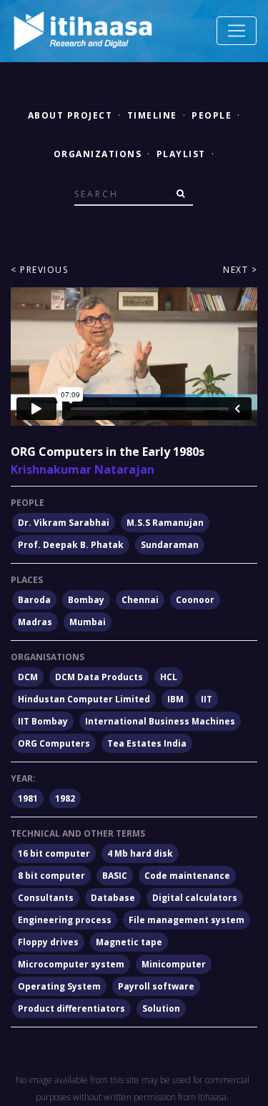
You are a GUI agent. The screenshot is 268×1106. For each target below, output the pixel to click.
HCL (168, 677)
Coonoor (195, 600)
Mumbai (87, 622)
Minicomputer (174, 964)
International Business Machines (160, 721)
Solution (161, 1008)
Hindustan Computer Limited (84, 699)
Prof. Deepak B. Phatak (71, 545)
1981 (28, 798)
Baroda (34, 600)
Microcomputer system (71, 964)
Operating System (59, 986)
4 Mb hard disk (140, 853)
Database (113, 898)
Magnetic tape (129, 942)
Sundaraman (170, 545)
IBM (175, 699)
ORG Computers (54, 743)
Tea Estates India (147, 743)
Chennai (140, 600)
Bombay (86, 600)
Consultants (46, 898)
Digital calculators (194, 898)
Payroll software (156, 986)
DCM (28, 677)
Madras (35, 622)
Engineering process (64, 920)
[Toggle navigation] (237, 30)
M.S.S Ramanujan (165, 523)
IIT (206, 699)
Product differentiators (71, 1008)
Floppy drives (48, 942)
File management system (186, 920)
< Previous (39, 270)
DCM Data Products (99, 677)
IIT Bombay (43, 721)
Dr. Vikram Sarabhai (63, 523)
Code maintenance (187, 876)
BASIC (114, 876)
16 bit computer (54, 853)
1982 (65, 798)
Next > (240, 270)
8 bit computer (51, 876)
